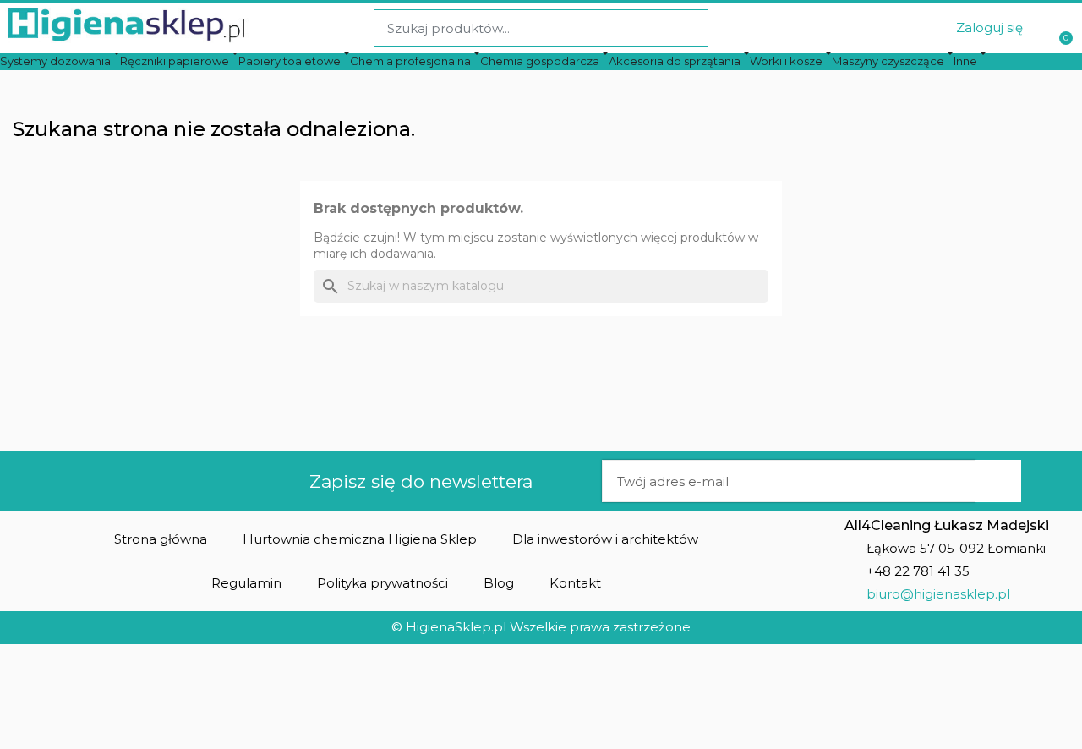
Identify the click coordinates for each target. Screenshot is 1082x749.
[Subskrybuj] (998, 481)
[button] (160, 539)
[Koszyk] (1064, 28)
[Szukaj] (688, 28)
